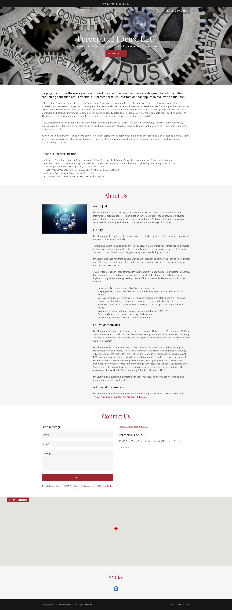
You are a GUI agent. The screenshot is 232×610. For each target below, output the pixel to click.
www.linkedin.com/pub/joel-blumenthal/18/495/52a (120, 396)
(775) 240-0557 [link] (126, 447)
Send (77, 477)
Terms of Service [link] (106, 486)
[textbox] (77, 434)
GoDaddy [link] (186, 604)
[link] (116, 4)
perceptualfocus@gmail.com (133, 426)
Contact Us (116, 53)
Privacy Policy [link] (89, 486)
